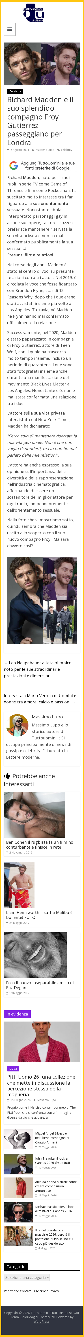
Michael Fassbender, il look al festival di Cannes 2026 (54, 1209)
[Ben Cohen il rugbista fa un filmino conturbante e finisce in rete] (34, 794)
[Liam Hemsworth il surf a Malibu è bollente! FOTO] (19, 864)
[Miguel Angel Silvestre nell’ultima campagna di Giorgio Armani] (18, 1131)
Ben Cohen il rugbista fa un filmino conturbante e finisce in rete (39, 844)
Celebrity (15, 91)
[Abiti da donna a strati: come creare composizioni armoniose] (18, 1180)
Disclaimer (40, 1291)
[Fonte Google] (42, 165)
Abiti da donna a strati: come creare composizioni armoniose (56, 1186)
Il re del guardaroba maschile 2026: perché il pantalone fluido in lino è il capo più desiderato (54, 1236)
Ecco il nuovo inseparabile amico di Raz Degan (40, 985)
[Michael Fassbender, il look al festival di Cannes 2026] (18, 1205)
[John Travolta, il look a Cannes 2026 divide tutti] (18, 1156)
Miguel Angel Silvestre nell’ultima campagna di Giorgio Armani (52, 1137)
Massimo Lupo (45, 150)
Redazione (11, 1291)
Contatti (26, 1291)
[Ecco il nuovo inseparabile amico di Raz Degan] (35, 934)
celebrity (66, 150)
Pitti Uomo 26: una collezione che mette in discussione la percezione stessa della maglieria (41, 1085)
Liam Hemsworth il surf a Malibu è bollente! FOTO (39, 915)
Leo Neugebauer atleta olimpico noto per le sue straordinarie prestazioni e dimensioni (37, 669)
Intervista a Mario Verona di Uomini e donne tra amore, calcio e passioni (40, 699)
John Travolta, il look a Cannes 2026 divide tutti (52, 1160)
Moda (13, 1069)
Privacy (54, 1291)
